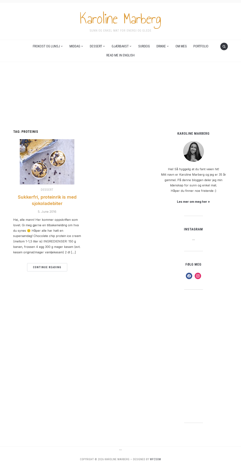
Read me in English (120, 55)
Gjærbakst (120, 46)
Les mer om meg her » (193, 202)
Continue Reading (47, 267)
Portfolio (200, 46)
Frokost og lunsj (46, 46)
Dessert (96, 46)
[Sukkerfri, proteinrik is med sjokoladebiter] (47, 161)
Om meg (181, 46)
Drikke (161, 46)
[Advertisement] (120, 96)
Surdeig (144, 46)
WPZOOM (155, 459)
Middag (74, 46)
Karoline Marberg (120, 18)
